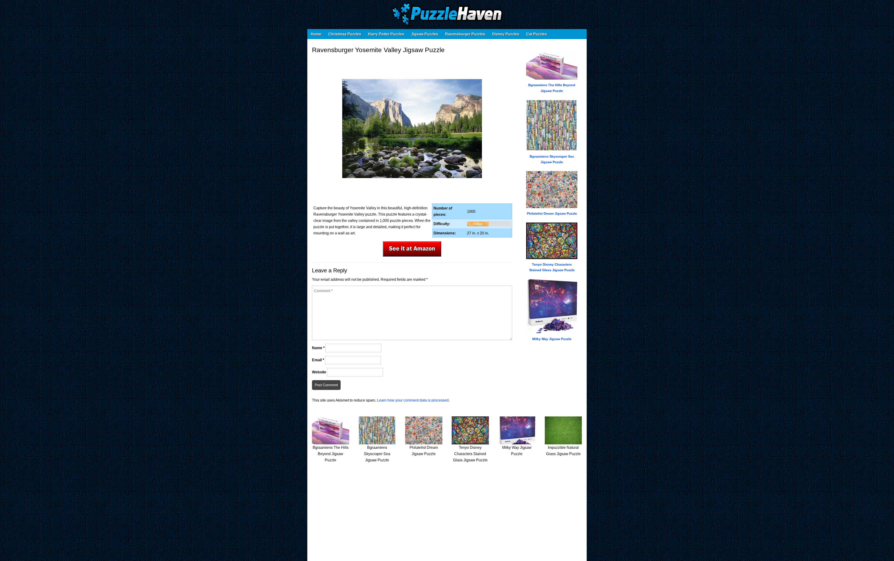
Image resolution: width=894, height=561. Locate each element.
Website (319, 372)
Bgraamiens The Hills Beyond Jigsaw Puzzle (331, 454)
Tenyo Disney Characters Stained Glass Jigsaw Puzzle (470, 454)
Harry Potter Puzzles (386, 34)
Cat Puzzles (536, 34)
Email (318, 360)
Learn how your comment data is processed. (413, 400)
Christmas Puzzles (344, 34)
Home (316, 34)
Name (318, 348)
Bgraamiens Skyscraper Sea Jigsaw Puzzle (377, 454)
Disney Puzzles (505, 34)
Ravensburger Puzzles (465, 34)
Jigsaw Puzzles (424, 34)
